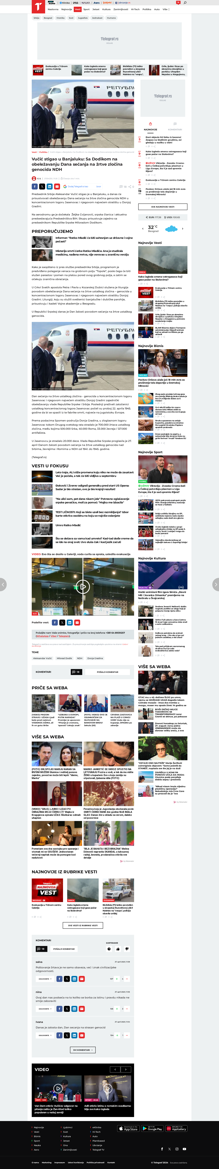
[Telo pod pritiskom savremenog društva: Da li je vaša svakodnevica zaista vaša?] (145, 651)
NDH (79, 658)
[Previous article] (3, 584)
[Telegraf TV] (184, 1149)
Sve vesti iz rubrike (83, 925)
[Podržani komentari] (118, 949)
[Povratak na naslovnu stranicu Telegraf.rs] (38, 6)
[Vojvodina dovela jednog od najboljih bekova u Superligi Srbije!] (145, 544)
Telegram (64, 636)
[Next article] (215, 584)
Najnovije (150, 243)
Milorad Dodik (64, 658)
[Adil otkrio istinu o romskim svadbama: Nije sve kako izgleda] (107, 1088)
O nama (35, 1162)
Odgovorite (45, 978)
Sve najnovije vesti (162, 207)
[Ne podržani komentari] (127, 949)
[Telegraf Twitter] (170, 1149)
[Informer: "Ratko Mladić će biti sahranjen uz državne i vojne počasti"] (42, 242)
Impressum (59, 1162)
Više (165, 9)
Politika (43, 152)
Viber (54, 636)
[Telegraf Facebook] (162, 1149)
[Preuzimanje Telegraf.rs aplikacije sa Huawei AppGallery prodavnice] (176, 1128)
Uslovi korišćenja (76, 1162)
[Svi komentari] (109, 949)
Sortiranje (112, 943)
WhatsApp (42, 636)
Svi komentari (82, 1049)
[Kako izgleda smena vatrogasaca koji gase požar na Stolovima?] (77, 70)
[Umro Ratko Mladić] (42, 529)
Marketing (46, 1162)
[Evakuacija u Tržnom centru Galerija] (38, 70)
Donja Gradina (95, 658)
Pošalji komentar (107, 672)
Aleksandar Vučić (42, 658)
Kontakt (111, 1162)
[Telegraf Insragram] (177, 1149)
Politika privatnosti (95, 1162)
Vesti (34, 152)
